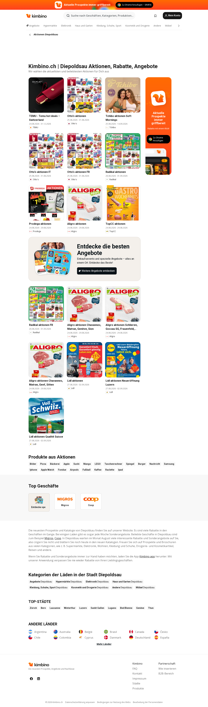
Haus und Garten (84, 25)
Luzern (83, 608)
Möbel (168, 25)
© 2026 (54, 702)
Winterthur (69, 608)
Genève (140, 608)
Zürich (33, 608)
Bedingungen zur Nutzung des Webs (113, 702)
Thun (151, 608)
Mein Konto (174, 15)
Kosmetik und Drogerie (137, 25)
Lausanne (55, 608)
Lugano (112, 608)
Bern (43, 608)
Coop (58, 538)
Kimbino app (147, 556)
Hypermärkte (50, 25)
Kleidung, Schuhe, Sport (109, 25)
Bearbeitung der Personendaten (148, 702)
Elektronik (66, 25)
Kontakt (137, 673)
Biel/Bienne (126, 608)
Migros (49, 538)
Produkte (138, 688)
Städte (136, 683)
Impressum (139, 678)
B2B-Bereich (166, 673)
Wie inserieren (167, 668)
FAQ (134, 668)
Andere (157, 25)
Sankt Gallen (97, 608)
